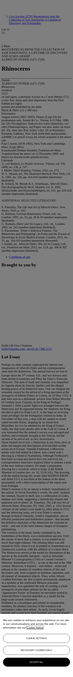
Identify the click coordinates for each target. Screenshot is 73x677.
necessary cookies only (36, 650)
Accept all (36, 662)
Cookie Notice (35, 627)
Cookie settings (36, 638)
